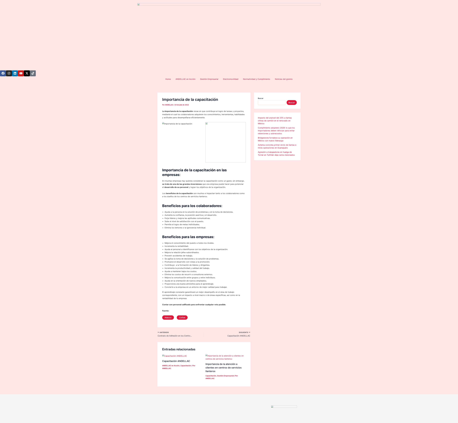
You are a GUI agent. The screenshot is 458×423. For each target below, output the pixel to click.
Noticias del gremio (284, 79)
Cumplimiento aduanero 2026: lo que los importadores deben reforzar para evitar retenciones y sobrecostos (276, 131)
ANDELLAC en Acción (185, 79)
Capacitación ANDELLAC (176, 361)
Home (168, 79)
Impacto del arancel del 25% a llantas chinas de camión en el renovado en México (275, 121)
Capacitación (185, 366)
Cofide (182, 317)
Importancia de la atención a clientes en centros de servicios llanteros (224, 368)
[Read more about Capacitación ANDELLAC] (174, 356)
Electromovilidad (230, 79)
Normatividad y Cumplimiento (256, 79)
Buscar (260, 98)
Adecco (168, 317)
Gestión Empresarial (209, 79)
